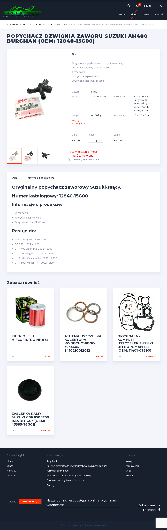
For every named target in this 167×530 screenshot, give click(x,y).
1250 (14, 430)
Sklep (128, 470)
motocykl (35, 24)
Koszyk (130, 461)
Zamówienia (132, 465)
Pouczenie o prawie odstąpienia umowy (68, 475)
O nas (10, 465)
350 (65, 24)
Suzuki (49, 24)
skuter (137, 107)
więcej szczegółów (78, 121)
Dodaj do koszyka (86, 159)
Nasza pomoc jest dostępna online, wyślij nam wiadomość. (81, 503)
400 (141, 96)
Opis (14, 177)
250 (13, 356)
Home (10, 461)
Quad (148, 103)
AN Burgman (141, 98)
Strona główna (16, 24)
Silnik (94, 91)
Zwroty (50, 485)
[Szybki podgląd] (48, 293)
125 (119, 356)
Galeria (11, 475)
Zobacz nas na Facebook (149, 507)
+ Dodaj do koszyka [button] (37, 356)
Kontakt (11, 470)
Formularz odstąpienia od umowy (65, 480)
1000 (66, 356)
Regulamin (52, 461)
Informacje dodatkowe (40, 177)
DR (58, 24)
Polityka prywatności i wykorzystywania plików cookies (76, 465)
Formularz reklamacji (57, 470)
